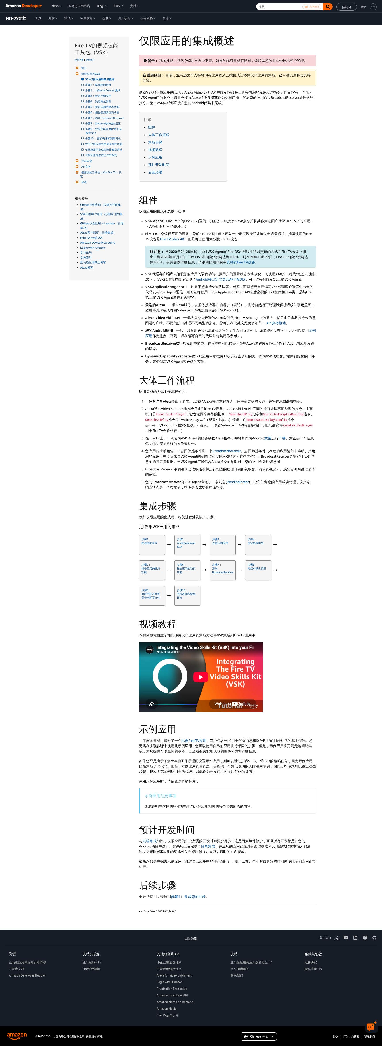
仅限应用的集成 (90, 74)
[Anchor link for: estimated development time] (199, 829)
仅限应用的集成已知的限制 (101, 155)
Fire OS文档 (16, 18)
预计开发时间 (158, 164)
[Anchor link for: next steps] (180, 884)
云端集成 (86, 161)
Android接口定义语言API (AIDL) (220, 279)
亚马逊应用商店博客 (93, 262)
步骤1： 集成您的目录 (98, 85)
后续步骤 (155, 172)
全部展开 (90, 59)
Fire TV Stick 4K (172, 239)
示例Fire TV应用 (193, 740)
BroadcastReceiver (226, 451)
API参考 (86, 166)
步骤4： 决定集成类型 (98, 101)
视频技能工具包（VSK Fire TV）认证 (101, 174)
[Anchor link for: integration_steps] (180, 505)
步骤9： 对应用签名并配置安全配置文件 (104, 131)
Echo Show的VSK (91, 237)
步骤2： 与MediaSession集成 (103, 90)
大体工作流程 (158, 134)
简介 (84, 68)
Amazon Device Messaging (97, 242)
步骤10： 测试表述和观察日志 (103, 138)
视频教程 (155, 149)
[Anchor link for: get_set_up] (181, 526)
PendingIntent (238, 482)
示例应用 (155, 157)
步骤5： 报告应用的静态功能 (102, 107)
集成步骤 (155, 142)
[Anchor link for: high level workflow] (199, 379)
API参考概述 (276, 323)
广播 (282, 438)
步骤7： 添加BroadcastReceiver (105, 118)
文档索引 (86, 257)
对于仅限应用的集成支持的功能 (104, 144)
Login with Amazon (93, 247)
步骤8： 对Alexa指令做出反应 (103, 123)
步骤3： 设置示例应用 (98, 96)
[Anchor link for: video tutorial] (180, 623)
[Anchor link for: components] (162, 199)
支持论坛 (86, 252)
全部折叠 (79, 59)
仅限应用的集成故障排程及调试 (104, 149)
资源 (84, 182)
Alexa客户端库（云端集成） (98, 232)
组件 (151, 127)
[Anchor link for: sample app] (180, 728)
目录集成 (208, 846)
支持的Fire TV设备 (241, 262)
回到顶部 (191, 938)
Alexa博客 (86, 267)
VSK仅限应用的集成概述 (100, 79)
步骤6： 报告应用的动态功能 (102, 112)
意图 (267, 438)
